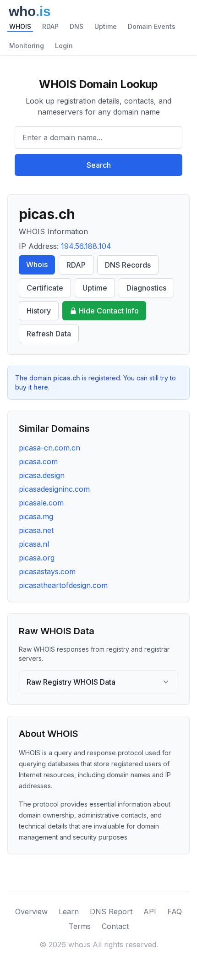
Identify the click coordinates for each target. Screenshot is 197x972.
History (39, 310)
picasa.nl (34, 544)
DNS (76, 26)
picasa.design (42, 475)
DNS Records (128, 264)
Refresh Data (49, 333)
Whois (37, 264)
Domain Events (151, 26)
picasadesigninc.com (54, 489)
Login (64, 45)
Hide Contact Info (109, 310)
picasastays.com (47, 571)
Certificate (45, 287)
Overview (31, 911)
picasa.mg (36, 516)
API (149, 911)
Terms (80, 926)
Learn (69, 911)
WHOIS (20, 26)
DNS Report (111, 911)
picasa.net (36, 530)
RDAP (50, 26)
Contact (115, 926)
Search (99, 165)
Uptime (105, 26)
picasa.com (38, 461)
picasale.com (41, 502)
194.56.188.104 (86, 246)
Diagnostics (146, 287)
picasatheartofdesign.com (63, 585)
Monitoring (26, 45)
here (40, 387)
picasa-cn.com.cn (49, 447)
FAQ (174, 911)
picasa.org (37, 557)
